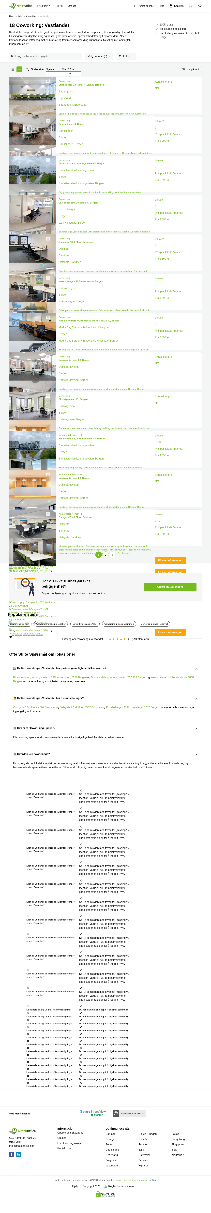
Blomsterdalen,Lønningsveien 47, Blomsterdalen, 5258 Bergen (50, 677)
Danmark (111, 1134)
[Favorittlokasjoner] (200, 6)
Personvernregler (124, 1180)
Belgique (111, 1160)
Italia (141, 1149)
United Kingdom (147, 1134)
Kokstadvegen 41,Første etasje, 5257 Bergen (132, 707)
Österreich (144, 1155)
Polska (175, 1134)
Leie (20, 16)
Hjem (11, 16)
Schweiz (143, 1160)
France (142, 1144)
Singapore (177, 1144)
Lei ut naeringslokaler (70, 1143)
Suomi (109, 1144)
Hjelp (60, 5)
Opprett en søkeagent (70, 1132)
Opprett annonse (146, 5)
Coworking (31, 16)
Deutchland (112, 1149)
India (174, 1149)
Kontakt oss (64, 1148)
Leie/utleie (42, 5)
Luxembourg (113, 1165)
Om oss (72, 5)
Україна (143, 1165)
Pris (162, 5)
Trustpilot (12, 1097)
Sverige (110, 1139)
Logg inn (179, 5)
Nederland (112, 1155)
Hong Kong (178, 1139)
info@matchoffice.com (22, 1145)
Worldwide (177, 1155)
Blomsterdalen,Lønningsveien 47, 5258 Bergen (118, 677)
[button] (47, 81)
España (143, 1139)
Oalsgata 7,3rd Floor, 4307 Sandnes (34, 707)
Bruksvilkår (142, 1180)
